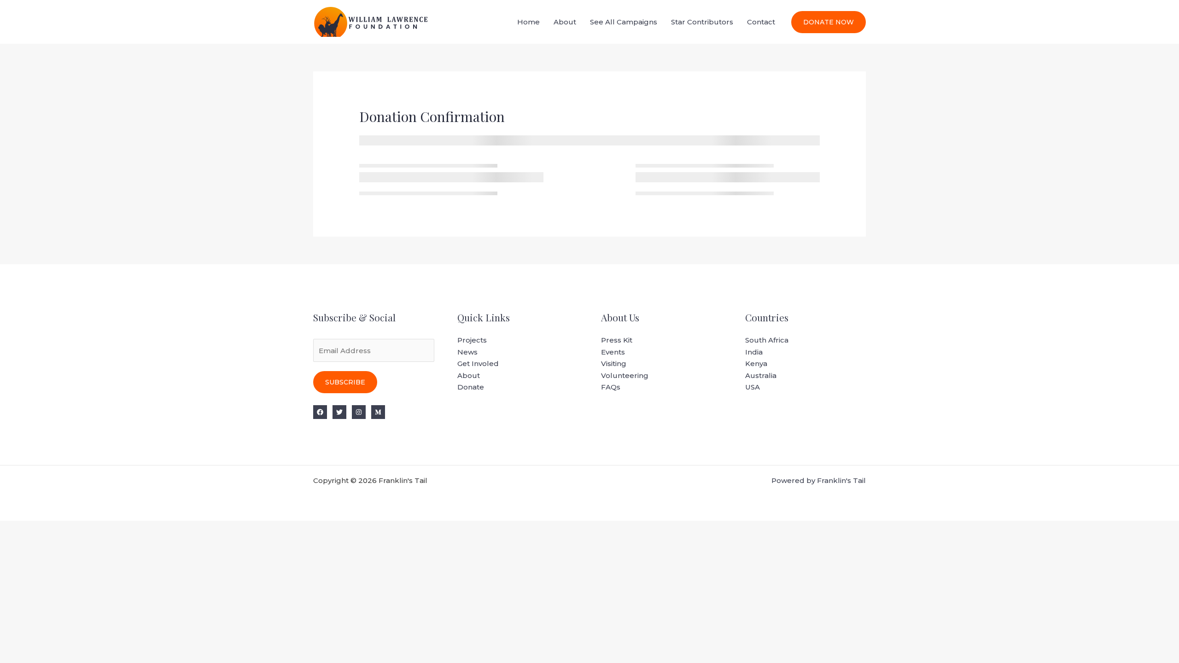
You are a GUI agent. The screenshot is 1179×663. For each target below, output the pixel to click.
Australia (760, 375)
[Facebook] (320, 412)
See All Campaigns (623, 21)
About (565, 21)
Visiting (613, 363)
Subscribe (345, 382)
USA (752, 387)
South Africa (766, 340)
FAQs (610, 387)
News (467, 352)
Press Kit (616, 340)
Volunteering (624, 375)
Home (528, 21)
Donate (470, 387)
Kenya (756, 363)
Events (613, 352)
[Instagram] (359, 412)
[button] (828, 22)
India (754, 352)
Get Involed (478, 363)
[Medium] (378, 412)
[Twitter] (339, 412)
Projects (472, 340)
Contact (761, 21)
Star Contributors (702, 21)
